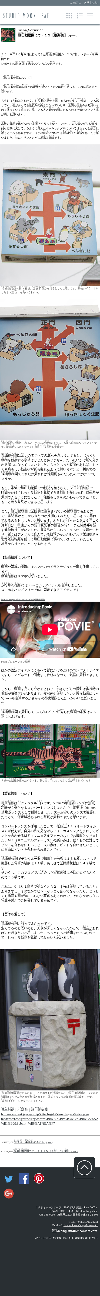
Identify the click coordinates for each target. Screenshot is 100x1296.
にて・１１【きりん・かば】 (46, 1151)
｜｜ (24, 1110)
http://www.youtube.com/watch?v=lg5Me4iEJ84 (23, 599)
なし (95, 2)
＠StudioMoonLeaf (87, 1222)
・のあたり (33, 1142)
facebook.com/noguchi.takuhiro (80, 1225)
